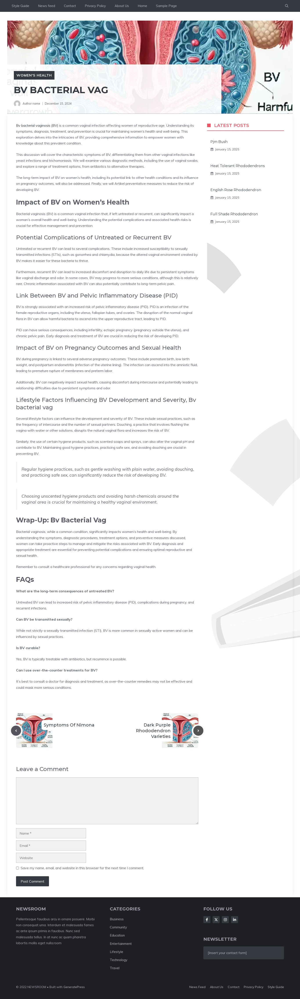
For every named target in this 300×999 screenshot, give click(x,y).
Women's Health (34, 75)
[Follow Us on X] (216, 919)
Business (117, 919)
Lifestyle (116, 952)
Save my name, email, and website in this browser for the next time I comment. (82, 868)
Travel (114, 968)
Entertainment (121, 944)
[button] (287, 6)
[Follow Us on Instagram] (225, 919)
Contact (70, 6)
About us (216, 987)
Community (118, 927)
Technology (118, 960)
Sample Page (166, 6)
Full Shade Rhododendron (234, 214)
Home (142, 6)
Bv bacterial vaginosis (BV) (37, 125)
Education (117, 935)
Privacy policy (253, 987)
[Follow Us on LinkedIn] (234, 919)
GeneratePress (74, 987)
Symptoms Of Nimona (69, 725)
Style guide (276, 987)
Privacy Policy (95, 6)
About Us (122, 6)
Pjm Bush (219, 142)
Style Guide (20, 6)
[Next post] (198, 730)
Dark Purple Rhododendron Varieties (153, 730)
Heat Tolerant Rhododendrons (237, 166)
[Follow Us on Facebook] (206, 919)
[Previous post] (16, 730)
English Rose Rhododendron (235, 190)
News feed (46, 6)
